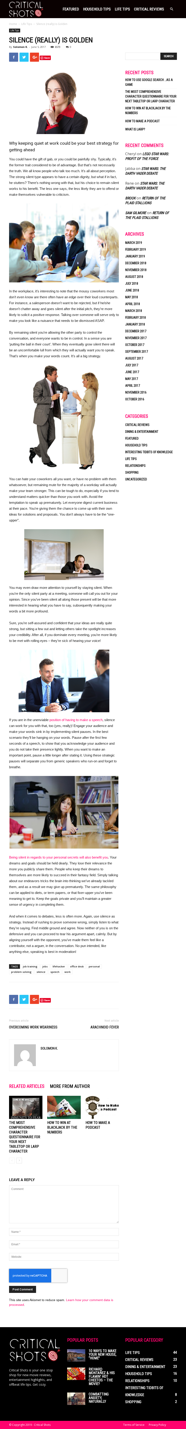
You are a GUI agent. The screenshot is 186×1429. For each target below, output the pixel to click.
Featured (71, 9)
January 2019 (135, 256)
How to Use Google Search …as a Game (149, 82)
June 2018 (132, 290)
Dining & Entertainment (141, 431)
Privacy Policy (157, 1425)
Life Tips (122, 9)
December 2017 (135, 331)
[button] (171, 9)
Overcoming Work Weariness (33, 1027)
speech (54, 972)
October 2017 (134, 345)
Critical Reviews (149, 9)
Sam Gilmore (135, 213)
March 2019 (133, 243)
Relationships (135, 465)
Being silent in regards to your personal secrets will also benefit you (58, 857)
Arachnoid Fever (105, 1027)
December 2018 (135, 263)
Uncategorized (136, 479)
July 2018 (131, 283)
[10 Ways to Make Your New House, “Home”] (76, 1355)
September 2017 (136, 351)
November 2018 (136, 270)
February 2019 (135, 249)
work (67, 972)
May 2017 (131, 379)
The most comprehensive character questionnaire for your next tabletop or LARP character (24, 1137)
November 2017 (136, 338)
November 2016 (136, 392)
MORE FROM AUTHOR (70, 1086)
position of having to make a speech (76, 720)
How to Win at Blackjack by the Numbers (62, 1127)
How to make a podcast (142, 121)
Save (47, 57)
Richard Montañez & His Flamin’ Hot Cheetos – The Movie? (102, 1376)
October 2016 (134, 399)
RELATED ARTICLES (26, 1086)
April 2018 (132, 304)
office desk (77, 966)
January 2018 (135, 324)
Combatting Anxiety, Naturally (99, 1398)
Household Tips (97, 9)
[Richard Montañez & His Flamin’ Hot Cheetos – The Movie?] (76, 1374)
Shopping (132, 472)
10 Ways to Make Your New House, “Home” (102, 1354)
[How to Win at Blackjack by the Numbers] (64, 1107)
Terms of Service (133, 1425)
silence (41, 972)
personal (94, 966)
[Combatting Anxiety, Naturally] (76, 1398)
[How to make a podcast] (102, 1107)
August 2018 (134, 277)
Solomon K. (20, 47)
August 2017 (134, 358)
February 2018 (135, 317)
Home (13, 24)
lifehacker (59, 966)
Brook (130, 198)
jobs (45, 966)
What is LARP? (135, 129)
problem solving (21, 972)
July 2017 (131, 365)
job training (30, 966)
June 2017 (132, 372)
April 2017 (132, 385)
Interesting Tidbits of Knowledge (149, 452)
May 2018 (131, 297)
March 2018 (133, 311)
